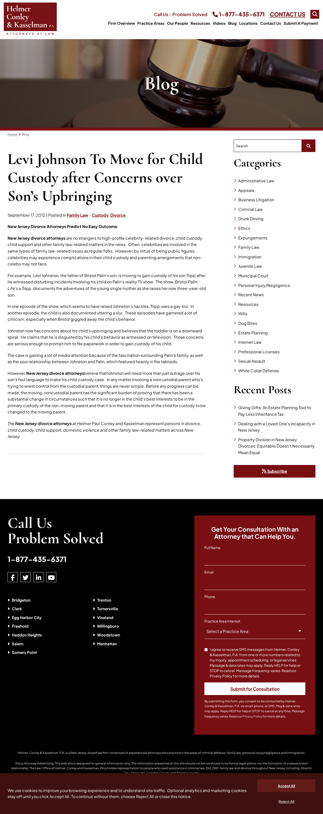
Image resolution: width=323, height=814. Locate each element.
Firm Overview (121, 23)
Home (12, 134)
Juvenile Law (250, 266)
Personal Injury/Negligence (264, 285)
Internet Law (250, 342)
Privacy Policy (252, 716)
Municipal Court (253, 275)
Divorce (118, 215)
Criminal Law (250, 209)
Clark (17, 608)
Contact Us (270, 23)
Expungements (252, 237)
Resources (200, 23)
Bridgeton (21, 600)
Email (208, 572)
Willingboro (108, 626)
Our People (177, 23)
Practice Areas (151, 23)
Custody (100, 215)
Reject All (286, 801)
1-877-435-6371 (241, 14)
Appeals (246, 190)
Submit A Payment (301, 23)
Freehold (20, 626)
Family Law (77, 215)
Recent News (251, 294)
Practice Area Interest (222, 621)
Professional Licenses (259, 351)
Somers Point (24, 652)
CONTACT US (287, 14)
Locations (248, 23)
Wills (242, 313)
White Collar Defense (258, 370)
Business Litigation (256, 199)
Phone (209, 596)
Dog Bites (247, 323)
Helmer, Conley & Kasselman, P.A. (41, 753)
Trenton (104, 600)
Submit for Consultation (255, 689)
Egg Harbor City (27, 617)
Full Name (212, 547)
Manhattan (107, 643)
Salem (17, 643)
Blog (232, 23)
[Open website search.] (314, 14)
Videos (219, 23)
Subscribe (276, 471)
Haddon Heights (27, 634)
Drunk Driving (250, 218)
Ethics (244, 228)
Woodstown (108, 634)
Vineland (105, 617)
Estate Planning (253, 332)
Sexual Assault (251, 361)
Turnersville (107, 608)
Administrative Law (256, 180)
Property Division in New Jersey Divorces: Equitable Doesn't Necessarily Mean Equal (276, 446)
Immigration (249, 256)
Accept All (286, 785)
